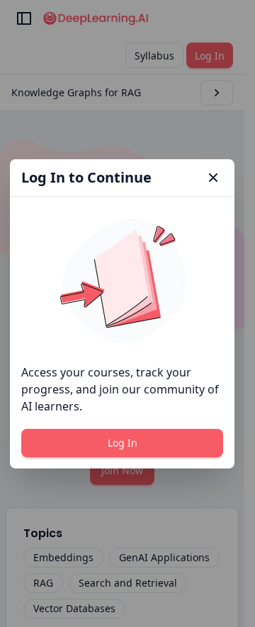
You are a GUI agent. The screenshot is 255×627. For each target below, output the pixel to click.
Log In (122, 442)
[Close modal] (213, 177)
